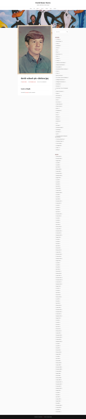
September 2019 (58, 175)
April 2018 (58, 198)
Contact (55, 8)
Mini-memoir (58, 95)
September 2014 (58, 258)
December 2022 (58, 158)
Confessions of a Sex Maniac (60, 62)
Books (37, 8)
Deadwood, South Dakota (60, 64)
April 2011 (58, 326)
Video (51, 8)
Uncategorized (58, 145)
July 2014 (57, 262)
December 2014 (58, 254)
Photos (47, 8)
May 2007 (57, 394)
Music (57, 99)
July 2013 (57, 288)
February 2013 (58, 296)
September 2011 (58, 315)
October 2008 (58, 371)
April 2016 (58, 224)
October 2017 (58, 203)
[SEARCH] (67, 32)
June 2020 (57, 164)
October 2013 (58, 281)
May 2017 (57, 209)
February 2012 (58, 305)
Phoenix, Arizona (58, 106)
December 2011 (58, 309)
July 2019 (57, 179)
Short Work (58, 131)
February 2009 (58, 362)
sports (57, 133)
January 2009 (58, 364)
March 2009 (58, 360)
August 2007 (58, 390)
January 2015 (58, 252)
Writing (57, 149)
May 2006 (57, 403)
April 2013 (58, 292)
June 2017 (57, 207)
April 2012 (58, 303)
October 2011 (58, 313)
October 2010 (58, 339)
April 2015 (58, 245)
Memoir (57, 93)
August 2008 (58, 373)
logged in (26, 92)
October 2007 (58, 386)
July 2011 (57, 320)
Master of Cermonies (59, 91)
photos (57, 108)
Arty (57, 49)
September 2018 (58, 192)
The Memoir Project (59, 141)
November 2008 (58, 369)
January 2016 (58, 228)
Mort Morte (58, 97)
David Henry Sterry (43, 3)
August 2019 (58, 177)
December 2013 (58, 277)
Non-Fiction (58, 101)
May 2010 (57, 347)
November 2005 (58, 405)
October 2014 (58, 256)
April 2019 (58, 186)
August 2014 (58, 260)
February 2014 (58, 273)
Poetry (57, 112)
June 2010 (57, 345)
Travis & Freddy (58, 143)
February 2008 (58, 377)
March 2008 (58, 375)
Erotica (57, 71)
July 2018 (57, 194)
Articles (57, 47)
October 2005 (58, 407)
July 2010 (57, 343)
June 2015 (57, 241)
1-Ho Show (58, 39)
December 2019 (58, 173)
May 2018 (57, 196)
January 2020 (58, 171)
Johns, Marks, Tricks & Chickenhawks (62, 88)
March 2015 (58, 247)
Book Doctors (58, 54)
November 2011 (58, 311)
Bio (34, 8)
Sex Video (57, 125)
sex (56, 123)
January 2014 (58, 275)
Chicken (57, 58)
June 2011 (57, 322)
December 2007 (58, 381)
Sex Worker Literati (59, 127)
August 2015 (58, 237)
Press (42, 8)
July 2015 (57, 239)
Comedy (57, 60)
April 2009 (58, 358)
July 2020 (57, 162)
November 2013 (58, 279)
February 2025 (58, 156)
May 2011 (57, 324)
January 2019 (58, 190)
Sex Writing (58, 129)
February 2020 (58, 169)
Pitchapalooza (58, 110)
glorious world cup (59, 75)
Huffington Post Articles (60, 79)
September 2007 (58, 388)
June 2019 (57, 181)
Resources (57, 116)
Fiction (57, 73)
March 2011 (58, 328)
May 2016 (57, 222)
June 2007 (57, 392)
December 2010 (58, 335)
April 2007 (58, 396)
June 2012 (57, 298)
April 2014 (58, 269)
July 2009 (57, 356)
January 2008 (58, 379)
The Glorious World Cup (60, 139)
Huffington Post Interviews (60, 81)
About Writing (58, 41)
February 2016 (58, 226)
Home (31, 8)
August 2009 (58, 354)
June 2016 (57, 220)
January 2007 (58, 398)
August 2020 (58, 160)
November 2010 (58, 337)
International (58, 83)
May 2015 (57, 243)
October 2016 (58, 215)
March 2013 (58, 294)
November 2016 (58, 213)
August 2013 (58, 286)
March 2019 (58, 188)
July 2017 (57, 205)
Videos (57, 147)
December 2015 (58, 230)
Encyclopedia (58, 66)
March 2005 (58, 411)
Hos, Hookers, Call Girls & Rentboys (62, 77)
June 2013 (57, 290)
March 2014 (58, 271)
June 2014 (57, 264)
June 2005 (57, 409)
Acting (57, 43)
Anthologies (58, 45)
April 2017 (58, 211)
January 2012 (58, 307)
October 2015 (58, 232)
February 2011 (58, 330)
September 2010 (58, 341)
